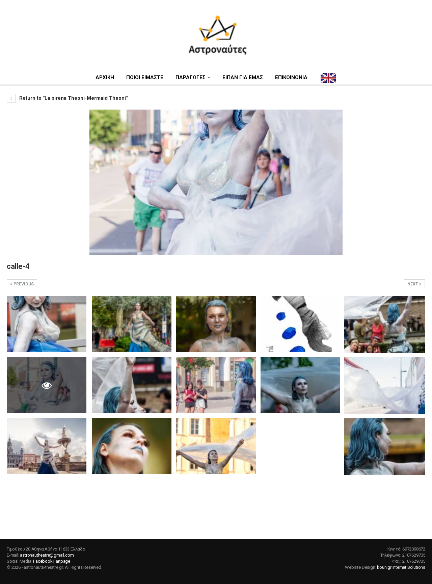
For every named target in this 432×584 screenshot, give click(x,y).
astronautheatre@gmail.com (47, 555)
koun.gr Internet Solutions (401, 567)
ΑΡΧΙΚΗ (105, 77)
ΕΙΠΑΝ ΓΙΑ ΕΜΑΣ (242, 77)
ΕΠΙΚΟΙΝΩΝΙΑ (291, 77)
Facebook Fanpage (51, 561)
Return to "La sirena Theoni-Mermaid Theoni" (73, 98)
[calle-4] (46, 324)
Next (413, 284)
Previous (23, 284)
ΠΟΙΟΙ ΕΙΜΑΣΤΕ (144, 77)
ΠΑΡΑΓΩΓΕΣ (191, 77)
